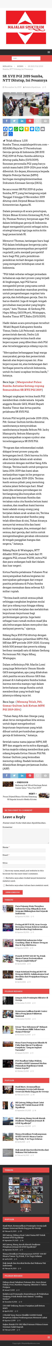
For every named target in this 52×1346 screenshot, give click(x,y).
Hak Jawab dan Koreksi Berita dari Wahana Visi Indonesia (32, 1151)
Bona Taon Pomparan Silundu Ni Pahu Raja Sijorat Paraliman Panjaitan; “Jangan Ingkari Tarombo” (31, 1046)
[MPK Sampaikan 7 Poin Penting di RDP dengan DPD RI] (37, 1199)
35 (33, 1095)
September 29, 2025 (24, 1110)
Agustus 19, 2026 (23, 916)
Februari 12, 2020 (23, 1095)
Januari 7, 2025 (10, 1290)
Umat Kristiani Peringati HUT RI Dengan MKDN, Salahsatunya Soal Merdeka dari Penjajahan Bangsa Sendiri (32, 975)
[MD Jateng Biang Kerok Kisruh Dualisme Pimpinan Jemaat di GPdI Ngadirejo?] (8, 1121)
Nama (6, 847)
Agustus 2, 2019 (10, 1320)
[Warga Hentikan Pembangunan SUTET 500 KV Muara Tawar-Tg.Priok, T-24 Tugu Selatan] (8, 1137)
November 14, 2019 (13, 87)
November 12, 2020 (24, 1035)
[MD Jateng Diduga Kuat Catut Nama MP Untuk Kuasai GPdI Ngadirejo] (8, 1105)
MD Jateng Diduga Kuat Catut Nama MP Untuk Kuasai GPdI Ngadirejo (29, 1105)
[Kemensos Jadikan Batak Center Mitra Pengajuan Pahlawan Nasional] (8, 1014)
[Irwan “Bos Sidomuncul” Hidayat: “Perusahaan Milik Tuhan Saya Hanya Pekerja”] (8, 1030)
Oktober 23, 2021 (23, 1071)
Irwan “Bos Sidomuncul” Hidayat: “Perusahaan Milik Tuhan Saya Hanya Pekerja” (31, 1029)
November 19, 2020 (24, 1003)
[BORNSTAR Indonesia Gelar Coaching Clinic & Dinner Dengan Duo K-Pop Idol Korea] (8, 943)
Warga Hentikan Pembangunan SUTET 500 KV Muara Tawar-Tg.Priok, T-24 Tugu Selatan (30, 1136)
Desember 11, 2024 (11, 1302)
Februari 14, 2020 (23, 1155)
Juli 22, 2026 (21, 964)
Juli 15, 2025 (21, 1142)
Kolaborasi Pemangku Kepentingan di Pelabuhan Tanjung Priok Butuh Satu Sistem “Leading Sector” (26, 1296)
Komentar (7, 827)
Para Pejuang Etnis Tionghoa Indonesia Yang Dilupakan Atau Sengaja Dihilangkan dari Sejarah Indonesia (31, 910)
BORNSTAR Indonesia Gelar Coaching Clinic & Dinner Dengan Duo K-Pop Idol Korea (31, 942)
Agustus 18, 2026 (23, 932)
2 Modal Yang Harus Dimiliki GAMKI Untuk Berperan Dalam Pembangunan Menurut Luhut (25, 1316)
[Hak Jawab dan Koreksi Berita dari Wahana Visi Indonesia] (8, 1153)
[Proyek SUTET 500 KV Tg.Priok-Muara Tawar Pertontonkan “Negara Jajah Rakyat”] (8, 959)
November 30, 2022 (24, 1019)
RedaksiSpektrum (33, 87)
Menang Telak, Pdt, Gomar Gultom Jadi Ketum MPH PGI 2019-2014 (24, 705)
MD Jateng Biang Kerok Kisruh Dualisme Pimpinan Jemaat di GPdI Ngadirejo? (30, 1120)
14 (35, 1110)
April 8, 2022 (9, 1311)
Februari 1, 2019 (10, 1330)
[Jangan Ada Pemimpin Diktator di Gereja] (8, 1001)
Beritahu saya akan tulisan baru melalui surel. (27, 885)
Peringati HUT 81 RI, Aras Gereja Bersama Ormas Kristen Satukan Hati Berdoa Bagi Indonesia (31, 927)
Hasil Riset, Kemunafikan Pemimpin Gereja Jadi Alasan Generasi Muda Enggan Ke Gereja (32, 1089)
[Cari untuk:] (26, 58)
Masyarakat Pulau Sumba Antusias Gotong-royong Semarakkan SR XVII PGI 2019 (23, 386)
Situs (5, 863)
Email (6, 855)
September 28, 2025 (24, 1126)
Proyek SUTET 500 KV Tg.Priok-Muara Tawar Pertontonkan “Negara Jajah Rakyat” (30, 958)
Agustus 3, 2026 (22, 948)
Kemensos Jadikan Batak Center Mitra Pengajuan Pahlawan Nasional (31, 1013)
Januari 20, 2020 (23, 1053)
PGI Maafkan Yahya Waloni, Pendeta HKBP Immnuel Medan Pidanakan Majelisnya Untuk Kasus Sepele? (31, 1064)
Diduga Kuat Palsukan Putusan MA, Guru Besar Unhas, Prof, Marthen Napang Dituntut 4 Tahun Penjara (25, 1284)
